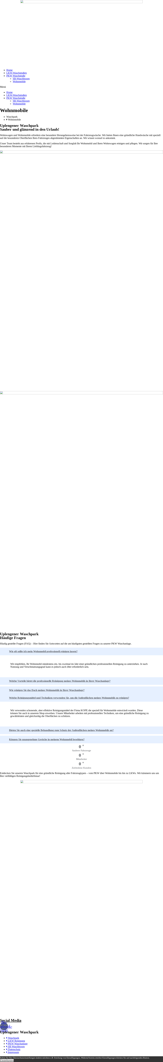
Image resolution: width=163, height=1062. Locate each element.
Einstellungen (7, 1060)
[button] (81, 87)
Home (9, 70)
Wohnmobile (19, 81)
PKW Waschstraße (15, 75)
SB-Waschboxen (21, 78)
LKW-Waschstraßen (16, 73)
